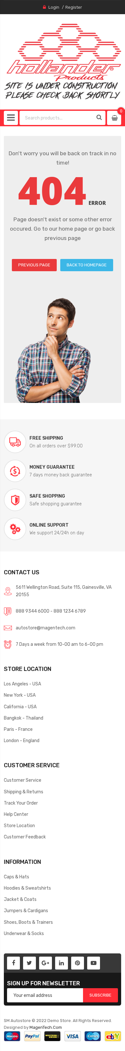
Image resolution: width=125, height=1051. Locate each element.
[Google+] (45, 963)
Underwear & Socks (24, 933)
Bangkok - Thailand (23, 718)
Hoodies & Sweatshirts (27, 888)
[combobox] (56, 117)
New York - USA (20, 695)
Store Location (19, 825)
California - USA (20, 706)
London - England (21, 740)
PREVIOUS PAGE (34, 265)
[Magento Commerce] (62, 62)
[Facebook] (13, 963)
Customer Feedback (25, 836)
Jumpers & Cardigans (26, 910)
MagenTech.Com (45, 1027)
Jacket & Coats (20, 899)
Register (73, 7)
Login (53, 7)
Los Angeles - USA (22, 683)
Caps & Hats (16, 876)
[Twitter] (29, 963)
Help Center (16, 814)
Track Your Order (21, 803)
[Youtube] (93, 963)
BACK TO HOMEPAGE (87, 265)
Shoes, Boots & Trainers (28, 922)
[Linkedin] (61, 963)
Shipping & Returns (23, 791)
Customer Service (22, 780)
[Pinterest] (77, 963)
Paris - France (18, 729)
